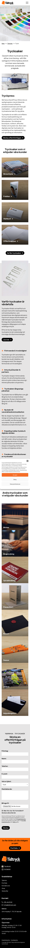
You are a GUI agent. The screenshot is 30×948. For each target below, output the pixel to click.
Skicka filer (5, 891)
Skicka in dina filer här (9, 813)
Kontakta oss (6, 886)
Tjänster (10, 43)
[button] (27, 461)
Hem (3, 43)
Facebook (7, 866)
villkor (14, 822)
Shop (3, 888)
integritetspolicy (21, 819)
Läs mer (6, 340)
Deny (15, 479)
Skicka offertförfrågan (12, 138)
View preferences (15, 484)
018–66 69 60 (8, 902)
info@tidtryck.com (10, 905)
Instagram (7, 869)
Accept (15, 475)
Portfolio (14, 848)
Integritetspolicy (6, 940)
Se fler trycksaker (14, 253)
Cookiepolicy (14, 940)
